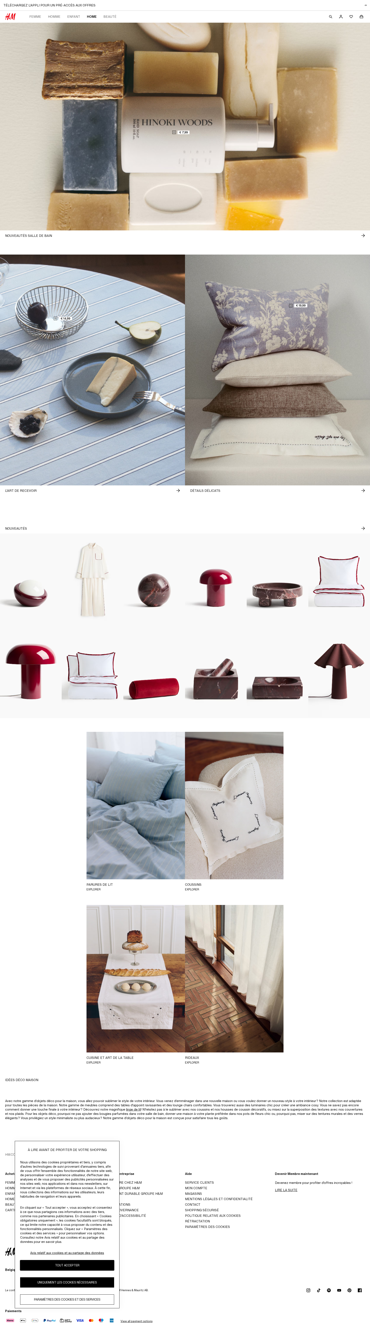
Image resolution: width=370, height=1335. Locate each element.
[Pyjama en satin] (92, 579)
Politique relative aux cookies (213, 1215)
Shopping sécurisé (202, 1210)
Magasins (193, 1193)
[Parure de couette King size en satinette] (92, 672)
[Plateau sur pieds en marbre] (277, 579)
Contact (192, 1204)
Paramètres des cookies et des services (67, 1299)
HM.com (11, 1154)
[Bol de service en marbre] (277, 672)
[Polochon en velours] (154, 672)
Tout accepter (67, 1265)
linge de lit (133, 1109)
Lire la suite (286, 1190)
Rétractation (197, 1221)
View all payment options (136, 1321)
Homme (54, 16)
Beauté (109, 16)
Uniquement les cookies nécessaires (67, 1282)
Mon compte (196, 1188)
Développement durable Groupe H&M (129, 1193)
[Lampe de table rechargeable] (31, 579)
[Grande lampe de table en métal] (31, 672)
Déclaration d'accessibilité (120, 1215)
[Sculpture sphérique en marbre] (154, 579)
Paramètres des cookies (207, 1227)
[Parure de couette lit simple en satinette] (339, 579)
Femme (35, 16)
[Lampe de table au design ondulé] (339, 672)
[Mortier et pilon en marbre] (216, 672)
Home (92, 16)
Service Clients (199, 1182)
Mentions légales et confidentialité (219, 1199)
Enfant (73, 16)
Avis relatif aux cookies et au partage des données (67, 1253)
